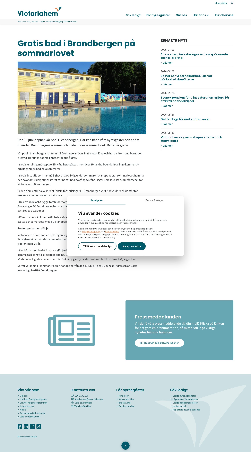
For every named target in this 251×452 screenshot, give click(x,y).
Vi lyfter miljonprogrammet (33, 402)
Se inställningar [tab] (155, 200)
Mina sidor (221, 3)
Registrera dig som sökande (186, 409)
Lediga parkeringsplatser (185, 402)
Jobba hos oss (27, 406)
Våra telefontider (83, 402)
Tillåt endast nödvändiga (97, 246)
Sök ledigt (133, 15)
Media (23, 409)
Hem (19, 21)
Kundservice (224, 15)
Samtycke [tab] (96, 200)
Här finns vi (201, 15)
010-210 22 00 (81, 395)
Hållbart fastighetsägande (33, 399)
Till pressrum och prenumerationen (159, 342)
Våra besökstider (82, 406)
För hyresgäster (158, 15)
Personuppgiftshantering (32, 413)
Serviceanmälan (126, 399)
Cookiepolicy (112, 231)
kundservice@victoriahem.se (89, 399)
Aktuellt (35, 21)
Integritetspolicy (91, 231)
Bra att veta (124, 402)
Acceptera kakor (131, 246)
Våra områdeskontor (30, 416)
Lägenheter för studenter (185, 399)
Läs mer (167, 62)
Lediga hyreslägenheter (184, 395)
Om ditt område (127, 406)
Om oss (181, 15)
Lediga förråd (179, 406)
